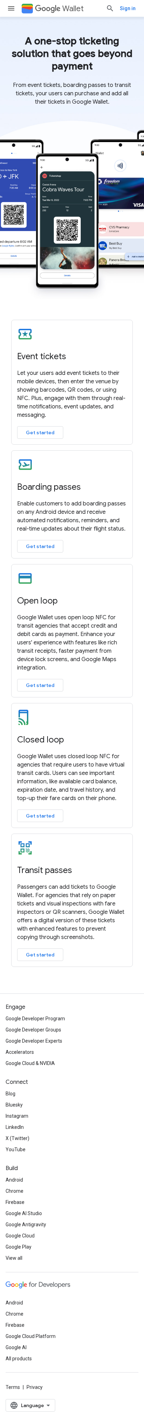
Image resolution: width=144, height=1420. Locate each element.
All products (19, 1358)
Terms (13, 1387)
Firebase (15, 1202)
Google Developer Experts (34, 1041)
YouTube (16, 1149)
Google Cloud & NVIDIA (30, 1063)
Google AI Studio (24, 1213)
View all (14, 1258)
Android (14, 1180)
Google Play (18, 1247)
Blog (10, 1093)
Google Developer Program (35, 1018)
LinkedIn (15, 1127)
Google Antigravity (26, 1224)
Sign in (128, 8)
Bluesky (14, 1105)
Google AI (16, 1347)
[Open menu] (11, 8)
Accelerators (20, 1052)
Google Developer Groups (33, 1030)
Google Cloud (20, 1235)
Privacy (35, 1387)
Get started (40, 432)
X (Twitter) (17, 1138)
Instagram (17, 1116)
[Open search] (110, 8)
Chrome (14, 1191)
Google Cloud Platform (31, 1336)
